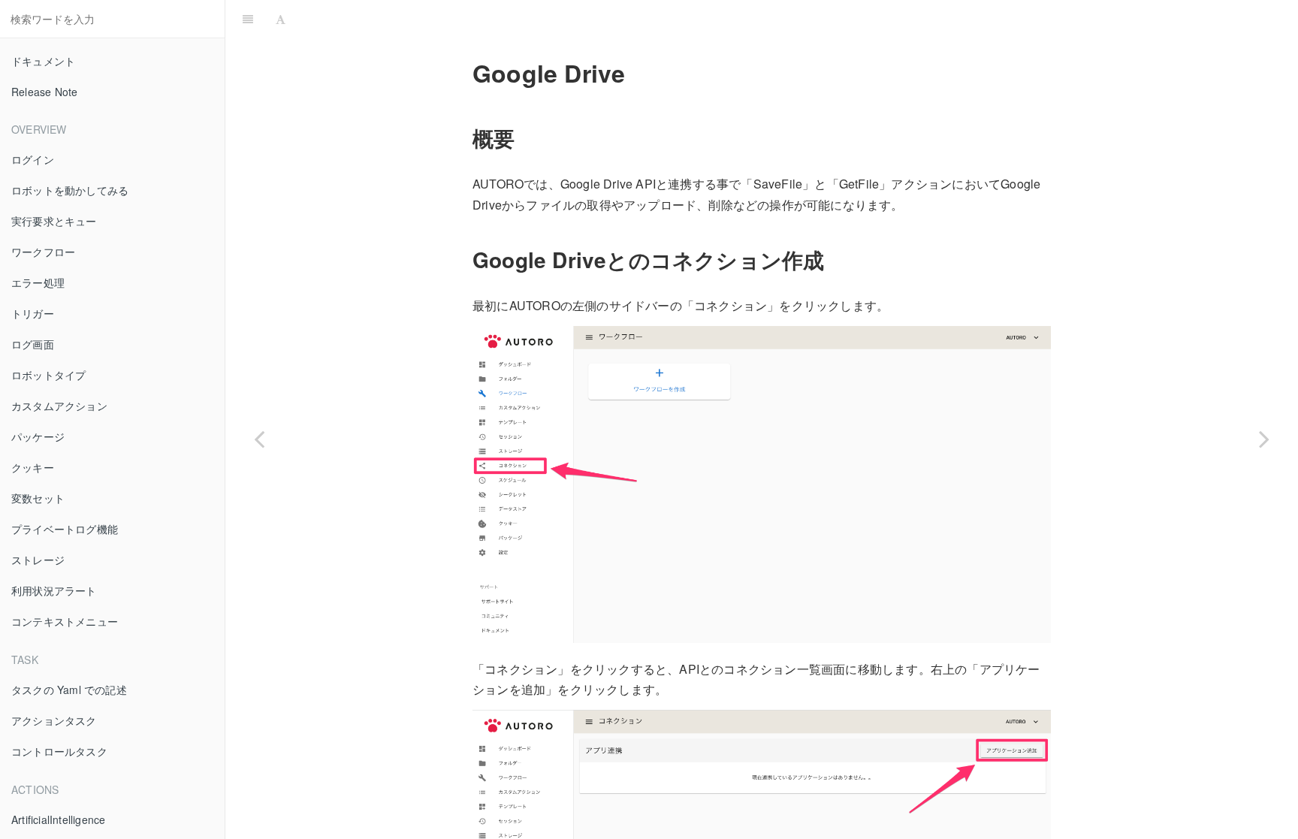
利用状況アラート (54, 590)
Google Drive (794, 18)
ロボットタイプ (48, 374)
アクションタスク (54, 720)
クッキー (32, 467)
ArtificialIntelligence (58, 819)
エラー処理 (38, 282)
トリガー (32, 313)
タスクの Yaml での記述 (69, 689)
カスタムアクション (59, 405)
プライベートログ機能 (64, 528)
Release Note (44, 91)
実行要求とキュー (54, 220)
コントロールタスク (59, 751)
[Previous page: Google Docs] (259, 438)
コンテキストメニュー (64, 621)
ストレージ (38, 559)
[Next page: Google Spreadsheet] (1264, 438)
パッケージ (38, 436)
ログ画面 (32, 344)
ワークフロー (43, 251)
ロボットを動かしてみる (69, 190)
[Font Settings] (280, 19)
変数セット (38, 498)
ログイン (32, 159)
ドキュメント (43, 60)
